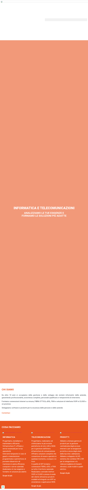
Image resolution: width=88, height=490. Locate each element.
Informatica (9, 437)
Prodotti (64, 437)
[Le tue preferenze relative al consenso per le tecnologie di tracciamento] (3, 487)
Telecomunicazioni (40, 437)
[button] (66, 19)
